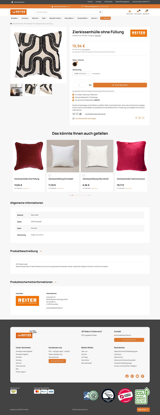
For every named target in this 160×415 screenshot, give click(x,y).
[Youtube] (137, 376)
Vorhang (25, 18)
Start (14, 24)
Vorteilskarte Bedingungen (123, 363)
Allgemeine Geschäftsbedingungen (126, 351)
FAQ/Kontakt (108, 1)
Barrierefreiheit (86, 363)
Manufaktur (69, 18)
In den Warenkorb (121, 85)
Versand (87, 49)
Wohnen (35, 18)
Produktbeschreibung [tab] (24, 251)
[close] (158, 6)
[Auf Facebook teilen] (136, 118)
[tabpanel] (28, 166)
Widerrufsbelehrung (55, 354)
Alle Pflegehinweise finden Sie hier (95, 114)
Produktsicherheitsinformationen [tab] (31, 282)
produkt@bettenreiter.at (54, 308)
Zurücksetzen (96, 73)
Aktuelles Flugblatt (22, 354)
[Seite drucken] (140, 118)
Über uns (84, 351)
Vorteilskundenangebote (24, 351)
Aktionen (107, 18)
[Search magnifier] (100, 12)
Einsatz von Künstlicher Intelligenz (125, 366)
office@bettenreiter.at (123, 335)
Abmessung (77, 70)
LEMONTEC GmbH (22, 410)
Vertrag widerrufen (57, 361)
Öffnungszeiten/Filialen (89, 335)
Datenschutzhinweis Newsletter (125, 360)
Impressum (117, 354)
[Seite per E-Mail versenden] (143, 118)
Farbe (75, 60)
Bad (43, 18)
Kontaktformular (130, 340)
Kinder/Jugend (21, 372)
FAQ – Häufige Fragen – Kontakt (59, 351)
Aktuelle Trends (54, 18)
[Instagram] (132, 376)
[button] (70, 195)
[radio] (75, 64)
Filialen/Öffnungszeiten (122, 1)
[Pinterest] (142, 376)
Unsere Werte (82, 18)
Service (94, 18)
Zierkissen (29, 24)
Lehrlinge (98, 1)
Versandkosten (54, 357)
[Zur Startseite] (20, 12)
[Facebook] (127, 376)
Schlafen (14, 18)
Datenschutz (118, 357)
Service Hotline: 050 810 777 (141, 1)
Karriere (90, 1)
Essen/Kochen (20, 366)
